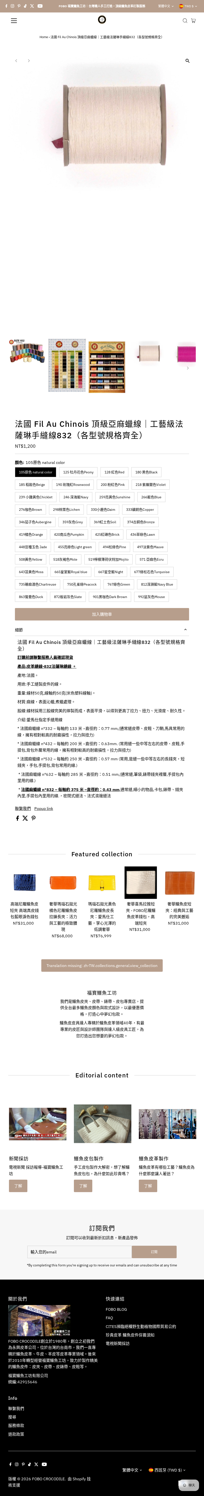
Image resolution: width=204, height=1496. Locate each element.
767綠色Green (118, 584)
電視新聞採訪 (118, 1343)
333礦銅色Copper (140, 509)
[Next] (28, 60)
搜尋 (12, 1416)
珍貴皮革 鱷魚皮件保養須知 (130, 1334)
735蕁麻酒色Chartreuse (37, 584)
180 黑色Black (146, 472)
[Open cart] (193, 20)
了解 (18, 1185)
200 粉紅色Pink (113, 484)
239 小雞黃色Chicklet (35, 497)
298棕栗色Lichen (66, 509)
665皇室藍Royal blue (70, 572)
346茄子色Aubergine (35, 522)
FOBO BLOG (116, 1309)
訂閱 (154, 1252)
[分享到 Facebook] (18, 819)
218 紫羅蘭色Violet (151, 484)
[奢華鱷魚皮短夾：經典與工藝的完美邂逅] (179, 882)
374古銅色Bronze (141, 522)
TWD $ (189, 6)
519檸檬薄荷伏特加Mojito (108, 559)
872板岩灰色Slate (68, 597)
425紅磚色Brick (107, 534)
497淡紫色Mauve (150, 547)
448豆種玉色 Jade (33, 547)
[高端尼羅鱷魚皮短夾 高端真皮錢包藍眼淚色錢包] (24, 882)
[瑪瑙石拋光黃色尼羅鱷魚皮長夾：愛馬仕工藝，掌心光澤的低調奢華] (102, 882)
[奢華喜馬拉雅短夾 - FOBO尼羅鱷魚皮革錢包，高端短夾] (140, 882)
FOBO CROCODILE (48, 1478)
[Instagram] (12, 6)
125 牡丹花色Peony (78, 472)
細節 (19, 629)
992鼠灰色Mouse (151, 597)
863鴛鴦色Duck (31, 597)
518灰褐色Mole (65, 559)
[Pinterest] (19, 6)
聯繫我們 (23, 808)
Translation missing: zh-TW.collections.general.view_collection (102, 965)
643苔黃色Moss (31, 572)
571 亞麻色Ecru (152, 559)
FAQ (109, 1317)
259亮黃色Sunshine (114, 497)
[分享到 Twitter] (25, 819)
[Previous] (16, 60)
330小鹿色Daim (103, 509)
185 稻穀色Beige (32, 484)
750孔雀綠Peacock (82, 584)
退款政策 (16, 1434)
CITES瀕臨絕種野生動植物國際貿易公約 (141, 1326)
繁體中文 (164, 6)
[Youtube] (40, 6)
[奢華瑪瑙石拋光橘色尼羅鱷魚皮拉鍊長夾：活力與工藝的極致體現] (63, 882)
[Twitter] (32, 6)
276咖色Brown (30, 509)
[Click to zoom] (187, 60)
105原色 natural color (35, 472)
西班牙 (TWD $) (168, 1470)
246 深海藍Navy (75, 497)
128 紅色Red (114, 472)
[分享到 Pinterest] (34, 819)
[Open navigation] (30, 20)
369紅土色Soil (105, 522)
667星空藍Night (110, 572)
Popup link (43, 808)
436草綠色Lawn (142, 534)
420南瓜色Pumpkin (69, 534)
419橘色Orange (31, 534)
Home (44, 37)
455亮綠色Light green (75, 547)
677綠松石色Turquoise (152, 572)
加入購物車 (102, 614)
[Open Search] (185, 20)
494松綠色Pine (114, 547)
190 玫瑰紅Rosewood (73, 484)
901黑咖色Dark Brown (110, 597)
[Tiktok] (25, 6)
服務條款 (16, 1425)
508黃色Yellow (30, 559)
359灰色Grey (72, 522)
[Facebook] (6, 6)
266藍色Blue (151, 497)
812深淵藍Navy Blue (157, 584)
